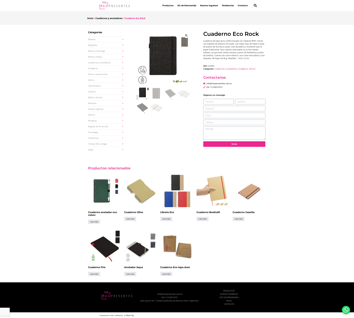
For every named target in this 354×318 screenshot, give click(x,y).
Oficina (91, 115)
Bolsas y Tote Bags (96, 51)
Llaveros (92, 91)
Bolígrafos (92, 45)
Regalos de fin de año (98, 126)
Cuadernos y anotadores (108, 18)
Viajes (90, 149)
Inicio (90, 18)
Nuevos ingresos (95, 109)
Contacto (243, 5)
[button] (255, 5)
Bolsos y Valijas (95, 56)
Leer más (94, 222)
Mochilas (92, 103)
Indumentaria (94, 85)
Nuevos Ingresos (209, 5)
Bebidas (92, 39)
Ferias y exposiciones (98, 74)
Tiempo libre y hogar (97, 144)
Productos (168, 5)
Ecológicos (93, 68)
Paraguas (92, 120)
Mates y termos (95, 97)
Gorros (91, 80)
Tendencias (228, 5)
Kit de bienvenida (186, 5)
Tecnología (93, 132)
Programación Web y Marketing (111, 315)
